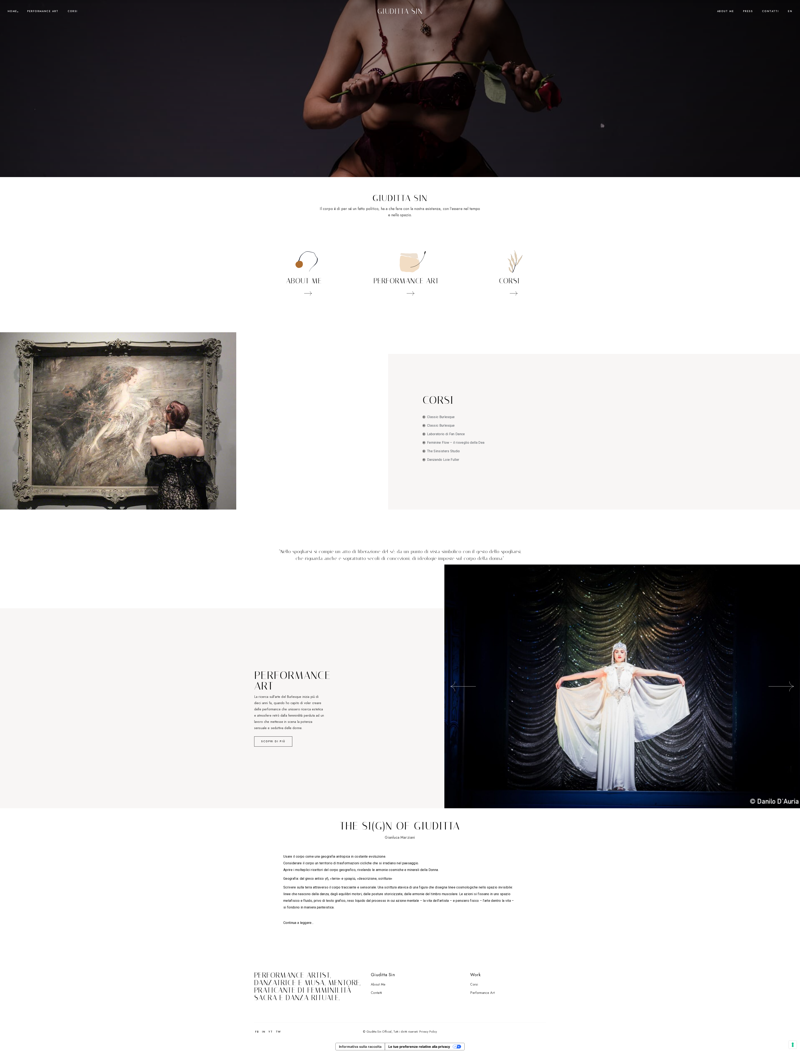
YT (271, 1032)
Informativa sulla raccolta (360, 1047)
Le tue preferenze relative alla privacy (419, 1047)
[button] (463, 686)
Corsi (474, 984)
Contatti (376, 992)
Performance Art (482, 992)
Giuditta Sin (400, 11)
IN (264, 1032)
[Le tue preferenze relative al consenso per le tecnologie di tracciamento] (793, 1045)
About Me (378, 984)
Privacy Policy (428, 1032)
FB (257, 1032)
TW (278, 1032)
